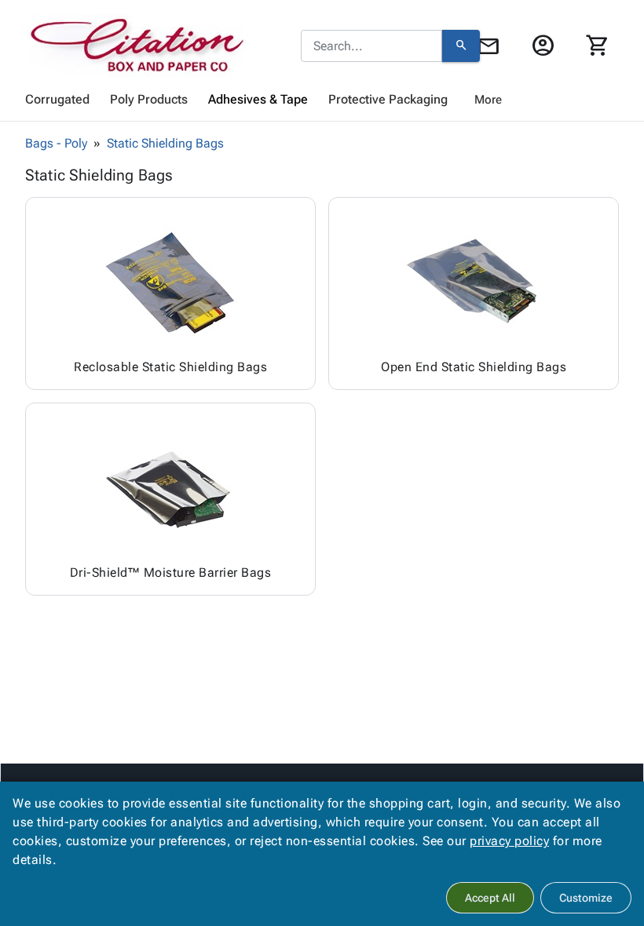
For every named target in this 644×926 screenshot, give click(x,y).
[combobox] (371, 46)
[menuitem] (57, 99)
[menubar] (322, 100)
